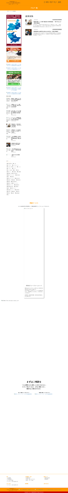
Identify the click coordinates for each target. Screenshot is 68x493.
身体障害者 (17, 189)
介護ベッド (9, 171)
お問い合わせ (46, 483)
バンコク (19, 166)
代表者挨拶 (10, 479)
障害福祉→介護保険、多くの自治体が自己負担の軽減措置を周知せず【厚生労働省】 (16, 99)
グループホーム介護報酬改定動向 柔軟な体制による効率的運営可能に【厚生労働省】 (16, 118)
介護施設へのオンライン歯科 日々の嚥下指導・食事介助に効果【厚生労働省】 (16, 105)
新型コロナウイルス (11, 178)
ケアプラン (9, 165)
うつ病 (15, 163)
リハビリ (14, 168)
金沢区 (18, 191)
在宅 (8, 176)
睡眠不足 (9, 183)
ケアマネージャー (15, 165)
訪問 (8, 188)
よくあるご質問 (10, 480)
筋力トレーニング (15, 183)
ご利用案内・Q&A (28, 476)
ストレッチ (14, 166)
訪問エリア (46, 476)
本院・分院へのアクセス (30, 479)
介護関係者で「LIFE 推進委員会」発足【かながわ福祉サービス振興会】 (16, 131)
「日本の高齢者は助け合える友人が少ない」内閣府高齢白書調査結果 (16, 150)
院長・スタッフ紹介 (29, 480)
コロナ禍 (9, 166)
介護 (18, 170)
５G (8, 194)
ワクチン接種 (10, 170)
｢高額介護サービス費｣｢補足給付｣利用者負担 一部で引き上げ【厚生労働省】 (16, 125)
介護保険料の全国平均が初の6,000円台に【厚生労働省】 (46, 31)
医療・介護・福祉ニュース (57, 19)
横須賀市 (46, 479)
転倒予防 (9, 191)
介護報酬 (19, 171)
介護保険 (14, 171)
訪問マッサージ (13, 188)
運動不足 (14, 191)
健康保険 (9, 173)
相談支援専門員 (14, 181)
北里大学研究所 (15, 173)
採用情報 (26, 483)
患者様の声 (28, 477)
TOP (7, 476)
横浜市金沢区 (18, 178)
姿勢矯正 (12, 176)
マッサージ (9, 168)
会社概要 (9, 477)
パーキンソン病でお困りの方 (13, 481)
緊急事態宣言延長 (10, 186)
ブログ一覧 (8, 483)
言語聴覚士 (16, 186)
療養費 (9, 181)
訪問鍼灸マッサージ (11, 189)
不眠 (14, 170)
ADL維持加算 (10, 163)
